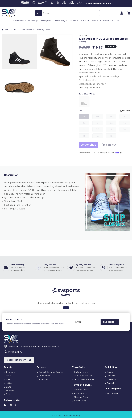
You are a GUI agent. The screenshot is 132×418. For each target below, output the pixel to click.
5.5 (99, 130)
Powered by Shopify (73, 416)
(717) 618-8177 (15, 352)
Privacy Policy (80, 393)
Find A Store (44, 376)
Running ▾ (33, 20)
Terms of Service (81, 389)
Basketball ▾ (19, 20)
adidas (9, 383)
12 (99, 136)
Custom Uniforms (109, 20)
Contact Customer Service (51, 372)
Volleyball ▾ (46, 20)
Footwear (111, 376)
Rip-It (8, 376)
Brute (8, 387)
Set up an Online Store (84, 379)
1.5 (99, 117)
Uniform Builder (81, 372)
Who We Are (112, 393)
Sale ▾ (95, 20)
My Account (44, 379)
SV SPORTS (62, 416)
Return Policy (80, 401)
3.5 (113, 123)
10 (126, 130)
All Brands (10, 390)
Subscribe (108, 322)
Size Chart (126, 111)
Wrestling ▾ (61, 20)
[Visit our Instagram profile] (66, 307)
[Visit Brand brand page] (25, 3)
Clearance (111, 379)
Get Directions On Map (19, 360)
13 (113, 136)
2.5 (85, 123)
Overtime (10, 372)
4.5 (126, 123)
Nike (8, 379)
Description (11, 175)
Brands (15, 30)
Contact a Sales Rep (83, 376)
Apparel (110, 383)
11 (86, 136)
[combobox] (71, 13)
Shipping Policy (81, 397)
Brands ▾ (84, 20)
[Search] (38, 13)
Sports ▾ (73, 20)
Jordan (9, 394)
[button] (128, 13)
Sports (110, 372)
